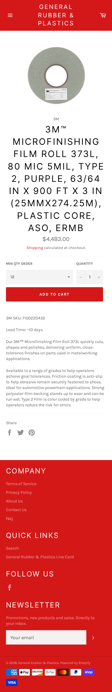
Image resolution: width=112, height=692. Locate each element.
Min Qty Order (19, 264)
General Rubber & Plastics (56, 15)
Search (12, 548)
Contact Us (16, 509)
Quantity (84, 264)
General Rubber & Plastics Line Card (40, 556)
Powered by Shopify (75, 663)
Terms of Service (21, 483)
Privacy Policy (19, 492)
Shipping (35, 247)
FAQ (9, 518)
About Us (14, 501)
